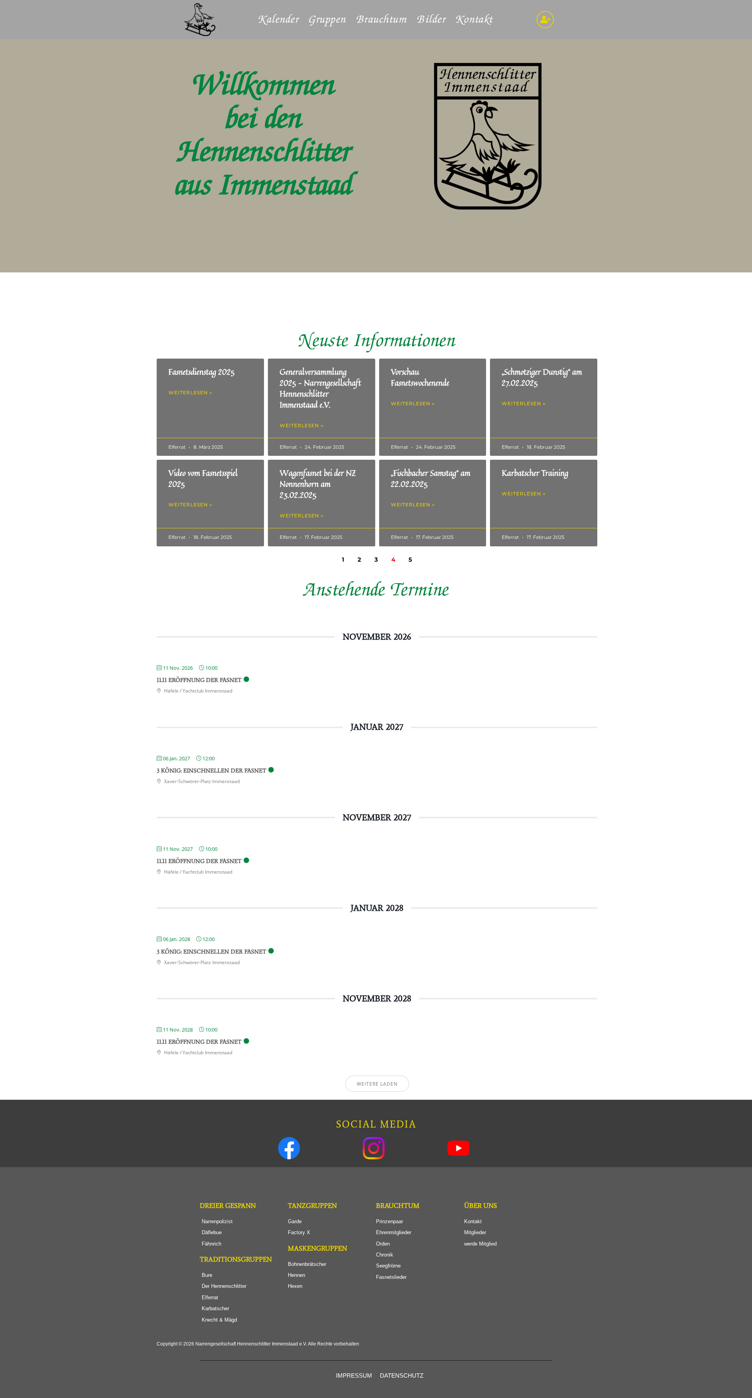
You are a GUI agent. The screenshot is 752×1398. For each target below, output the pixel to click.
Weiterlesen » (190, 392)
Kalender (278, 19)
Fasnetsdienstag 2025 (201, 372)
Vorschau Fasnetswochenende (420, 377)
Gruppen (328, 19)
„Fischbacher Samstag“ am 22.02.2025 (430, 478)
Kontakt (475, 19)
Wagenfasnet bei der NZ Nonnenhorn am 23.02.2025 (318, 484)
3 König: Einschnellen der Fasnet (211, 770)
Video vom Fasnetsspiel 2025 (203, 478)
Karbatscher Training (535, 473)
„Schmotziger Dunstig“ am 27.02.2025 (542, 377)
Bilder (431, 19)
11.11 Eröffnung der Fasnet (199, 680)
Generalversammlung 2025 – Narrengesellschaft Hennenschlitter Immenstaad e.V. (320, 388)
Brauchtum (382, 19)
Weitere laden (377, 1084)
